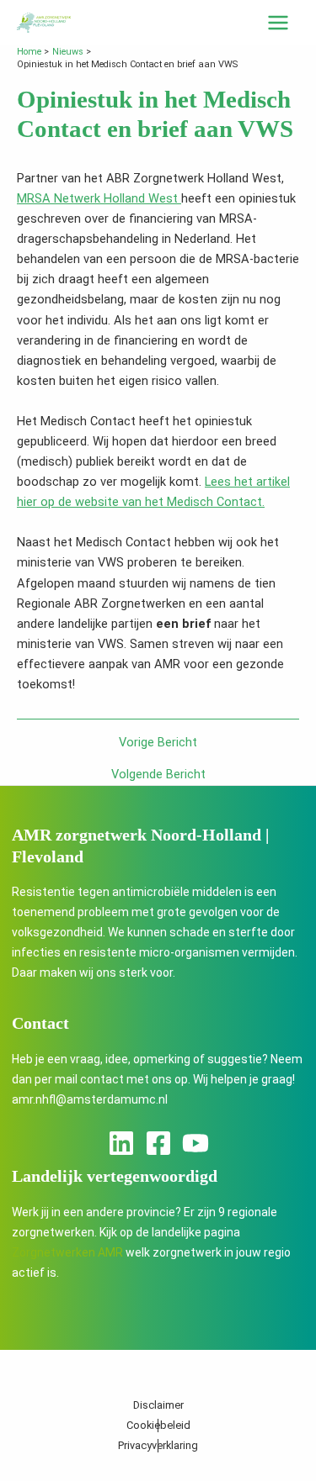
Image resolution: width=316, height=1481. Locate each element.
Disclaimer (158, 1405)
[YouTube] (195, 1143)
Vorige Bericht (158, 742)
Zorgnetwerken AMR (67, 1252)
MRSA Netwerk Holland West (99, 198)
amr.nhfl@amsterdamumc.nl (90, 1099)
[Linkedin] (121, 1143)
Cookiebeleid (158, 1425)
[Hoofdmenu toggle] (278, 23)
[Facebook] (158, 1143)
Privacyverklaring (158, 1445)
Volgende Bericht (158, 774)
